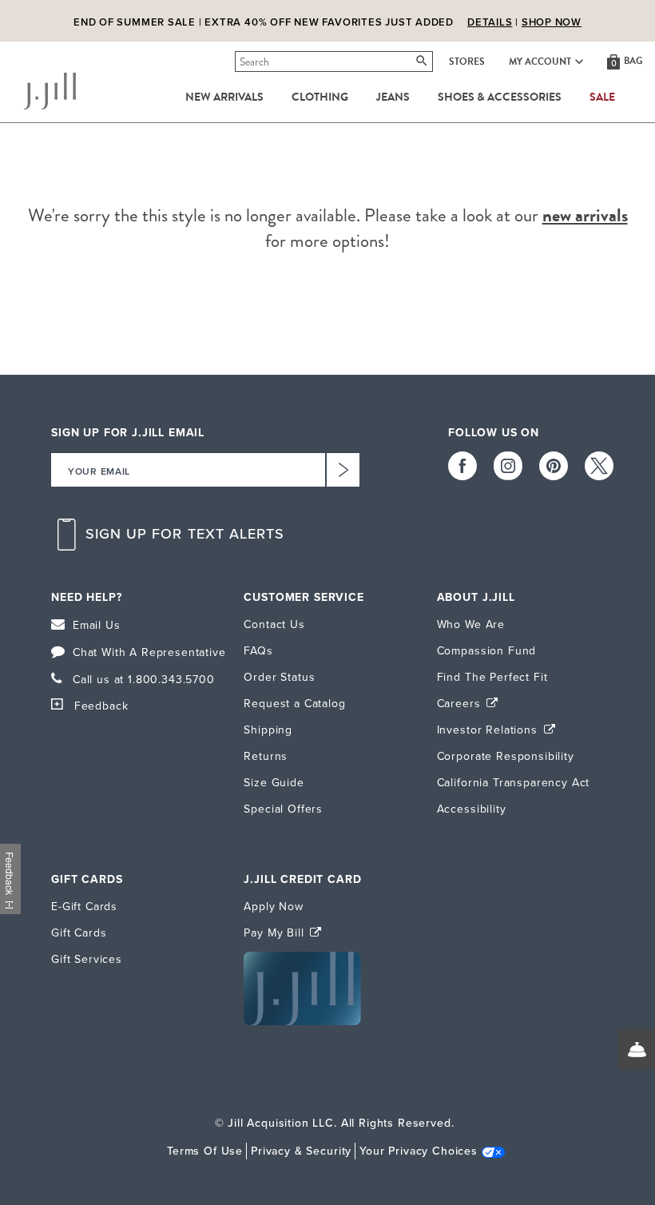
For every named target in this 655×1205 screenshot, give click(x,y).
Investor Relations (489, 730)
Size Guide (274, 782)
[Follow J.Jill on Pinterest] (553, 465)
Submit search (238, 61)
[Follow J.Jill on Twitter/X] (599, 465)
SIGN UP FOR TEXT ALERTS (185, 534)
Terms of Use (205, 1151)
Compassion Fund (487, 650)
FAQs (258, 650)
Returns (266, 756)
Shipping (268, 730)
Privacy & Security (301, 1151)
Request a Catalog (294, 703)
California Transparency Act (513, 782)
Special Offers (283, 809)
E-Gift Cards (84, 906)
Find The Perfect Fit (492, 677)
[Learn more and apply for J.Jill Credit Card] (302, 1021)
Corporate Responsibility (505, 756)
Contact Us (274, 624)
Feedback (101, 706)
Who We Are (471, 624)
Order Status (279, 677)
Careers (461, 703)
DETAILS (489, 10)
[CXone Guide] (636, 1049)
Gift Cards (78, 933)
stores (467, 61)
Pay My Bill (276, 933)
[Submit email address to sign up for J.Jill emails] (342, 470)
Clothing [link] (320, 97)
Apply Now (274, 906)
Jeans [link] (393, 97)
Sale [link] (602, 97)
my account (540, 61)
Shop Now (552, 10)
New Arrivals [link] (224, 97)
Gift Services (86, 959)
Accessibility (471, 809)
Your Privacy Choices (418, 1151)
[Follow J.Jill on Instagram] (508, 465)
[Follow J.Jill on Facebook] (462, 465)
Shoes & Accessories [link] (500, 97)
